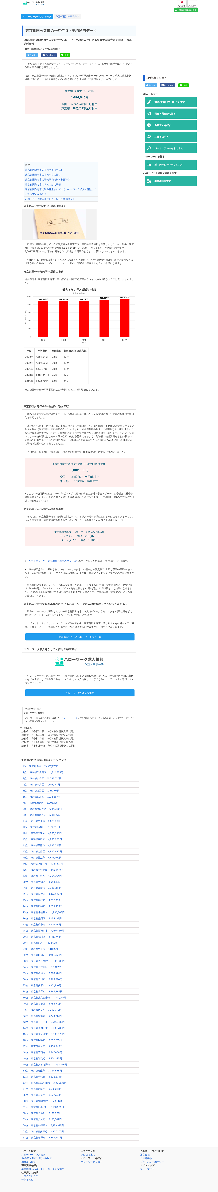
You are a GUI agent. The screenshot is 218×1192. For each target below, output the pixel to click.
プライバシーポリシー (152, 1161)
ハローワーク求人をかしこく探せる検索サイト (50, 198)
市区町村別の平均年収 (67, 16)
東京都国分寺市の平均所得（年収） (44, 169)
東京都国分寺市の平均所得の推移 (43, 174)
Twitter (33, 55)
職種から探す (29, 1161)
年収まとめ (27, 1179)
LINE (66, 55)
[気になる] (182, 1)
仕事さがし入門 (30, 1175)
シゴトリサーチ (70, 718)
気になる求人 (88, 1154)
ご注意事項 (146, 1158)
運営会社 (145, 1154)
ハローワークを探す (91, 1161)
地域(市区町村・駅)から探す (37, 1158)
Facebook (50, 55)
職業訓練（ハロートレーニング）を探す (43, 1168)
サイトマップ (147, 1168)
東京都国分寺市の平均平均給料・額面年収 (47, 179)
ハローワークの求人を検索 (37, 16)
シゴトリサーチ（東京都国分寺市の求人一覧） (53, 561)
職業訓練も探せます (187, 10)
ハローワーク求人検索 (33, 1154)
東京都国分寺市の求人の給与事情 (43, 184)
